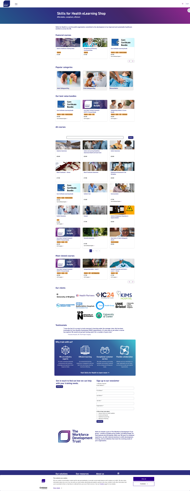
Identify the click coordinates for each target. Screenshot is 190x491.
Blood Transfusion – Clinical (63, 172)
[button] (182, 3)
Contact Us (59, 386)
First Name (99, 390)
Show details (56, 488)
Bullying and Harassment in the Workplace (118, 173)
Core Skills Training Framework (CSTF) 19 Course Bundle (91, 111)
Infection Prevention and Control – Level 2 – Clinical (119, 270)
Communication (114, 194)
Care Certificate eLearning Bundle (119, 48)
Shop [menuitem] (16, 3)
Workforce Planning (103, 418)
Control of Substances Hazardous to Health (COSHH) (119, 217)
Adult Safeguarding (63, 88)
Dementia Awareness (89, 238)
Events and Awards (103, 415)
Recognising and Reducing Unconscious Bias (90, 49)
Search (130, 137)
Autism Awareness (115, 151)
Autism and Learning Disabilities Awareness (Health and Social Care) (92, 151)
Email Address (100, 385)
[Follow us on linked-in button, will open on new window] (118, 474)
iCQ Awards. (110, 435)
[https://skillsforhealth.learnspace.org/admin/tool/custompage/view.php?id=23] (121, 79)
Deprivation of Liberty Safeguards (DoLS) (119, 239)
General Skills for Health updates (107, 413)
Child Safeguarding (89, 88)
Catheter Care (87, 194)
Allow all (144, 479)
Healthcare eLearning (104, 417)
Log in (187, 3)
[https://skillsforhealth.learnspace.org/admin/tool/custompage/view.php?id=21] (68, 79)
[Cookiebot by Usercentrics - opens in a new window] (43, 488)
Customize (143, 483)
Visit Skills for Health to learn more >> (95, 373)
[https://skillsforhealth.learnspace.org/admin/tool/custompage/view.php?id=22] (95, 79)
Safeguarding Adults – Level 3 (91, 269)
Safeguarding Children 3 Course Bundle (118, 111)
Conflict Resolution (61, 216)
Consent (86, 216)
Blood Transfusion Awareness (91, 172)
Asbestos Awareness (62, 151)
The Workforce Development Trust (122, 432)
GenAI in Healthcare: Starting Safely (65, 48)
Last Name (99, 395)
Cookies (102, 484)
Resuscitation (114, 88)
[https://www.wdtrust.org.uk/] (75, 436)
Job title (98, 400)
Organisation (100, 405)
